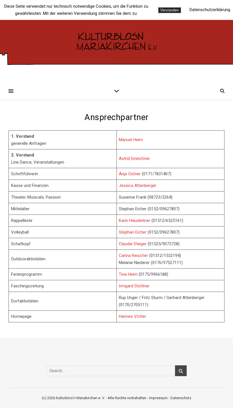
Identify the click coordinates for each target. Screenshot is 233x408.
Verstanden (169, 10)
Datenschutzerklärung (210, 9)
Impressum (158, 398)
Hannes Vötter (132, 316)
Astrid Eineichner (134, 158)
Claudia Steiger (133, 243)
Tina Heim (128, 274)
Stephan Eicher (133, 232)
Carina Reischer (133, 255)
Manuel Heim (131, 139)
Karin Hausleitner (134, 220)
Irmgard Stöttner (134, 286)
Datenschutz (180, 398)
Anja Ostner (130, 173)
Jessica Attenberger (138, 185)
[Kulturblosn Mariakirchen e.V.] (116, 40)
